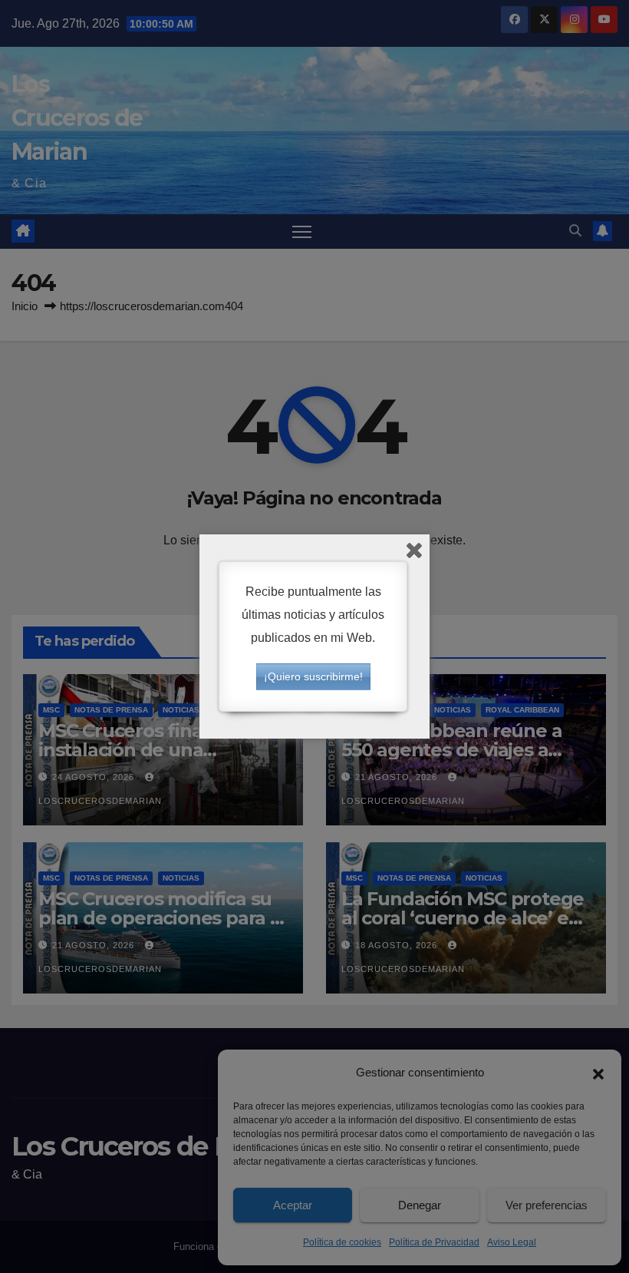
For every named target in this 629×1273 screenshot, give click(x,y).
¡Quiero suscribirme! (313, 676)
